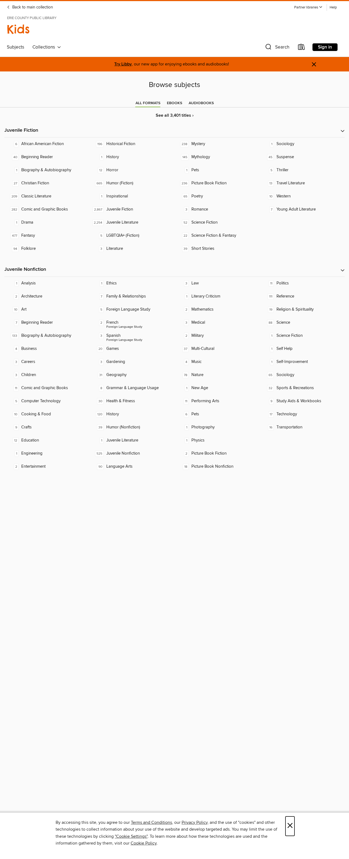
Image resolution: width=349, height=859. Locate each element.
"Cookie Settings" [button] (131, 836)
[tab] (148, 103)
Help (333, 7)
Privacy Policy (194, 822)
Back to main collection (32, 7)
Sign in (325, 47)
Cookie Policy (144, 843)
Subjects (15, 47)
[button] (308, 7)
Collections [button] (44, 47)
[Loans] (301, 48)
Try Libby (123, 64)
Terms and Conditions (151, 822)
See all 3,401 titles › (175, 115)
